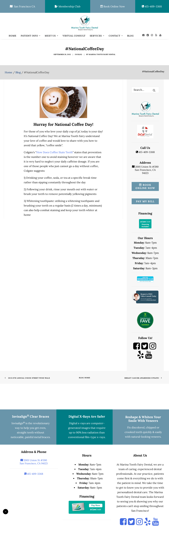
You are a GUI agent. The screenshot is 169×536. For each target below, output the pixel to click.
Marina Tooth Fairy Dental (102, 54)
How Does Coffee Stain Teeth (54, 152)
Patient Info (29, 35)
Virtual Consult (74, 35)
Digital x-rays (77, 423)
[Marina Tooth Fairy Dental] (84, 23)
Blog (130, 35)
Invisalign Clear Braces (30, 416)
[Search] (145, 90)
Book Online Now (114, 6)
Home (12, 35)
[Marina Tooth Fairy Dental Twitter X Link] (144, 348)
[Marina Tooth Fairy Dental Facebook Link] (136, 348)
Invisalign (18, 423)
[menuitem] (12, 35)
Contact (114, 35)
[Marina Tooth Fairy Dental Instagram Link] (152, 348)
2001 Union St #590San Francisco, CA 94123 (147, 170)
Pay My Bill (145, 201)
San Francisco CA (24, 6)
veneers (156, 436)
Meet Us (50, 35)
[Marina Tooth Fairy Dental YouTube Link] (148, 357)
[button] (144, 35)
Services (96, 35)
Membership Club (69, 6)
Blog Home (84, 378)
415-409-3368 (153, 6)
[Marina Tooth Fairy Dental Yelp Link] (140, 357)
